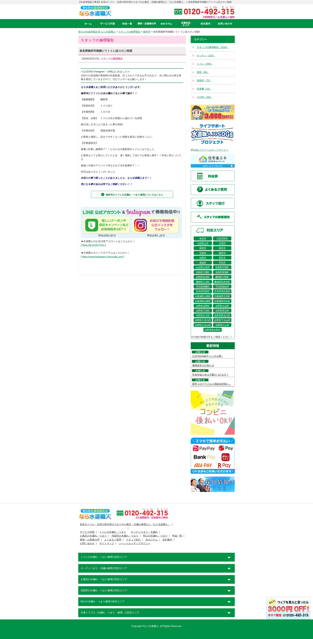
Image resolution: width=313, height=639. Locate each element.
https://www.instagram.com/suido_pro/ (102, 256)
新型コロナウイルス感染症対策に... (211, 384)
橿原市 (202, 248)
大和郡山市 (203, 243)
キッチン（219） (206, 55)
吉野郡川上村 (222, 325)
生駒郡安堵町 (203, 277)
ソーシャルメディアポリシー (134, 543)
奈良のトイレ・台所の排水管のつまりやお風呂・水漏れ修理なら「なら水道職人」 (125, 524)
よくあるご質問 (112, 539)
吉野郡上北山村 (203, 325)
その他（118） (204, 97)
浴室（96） (203, 72)
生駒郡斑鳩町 (222, 272)
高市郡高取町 (203, 291)
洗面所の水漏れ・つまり (125, 535)
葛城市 (202, 262)
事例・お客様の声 (89, 539)
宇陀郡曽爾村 (203, 286)
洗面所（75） (204, 80)
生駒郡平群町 (222, 267)
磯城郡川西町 (222, 277)
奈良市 (202, 238)
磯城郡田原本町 (222, 281)
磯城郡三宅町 (203, 281)
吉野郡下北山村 (222, 320)
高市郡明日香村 (222, 291)
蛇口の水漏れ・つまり (155, 535)
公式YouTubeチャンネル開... (207, 356)
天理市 (222, 243)
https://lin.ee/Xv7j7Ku (93, 245)
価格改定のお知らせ (203, 365)
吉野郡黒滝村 (222, 310)
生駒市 (202, 257)
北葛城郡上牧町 (203, 296)
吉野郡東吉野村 (213, 329)
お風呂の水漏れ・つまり (93, 535)
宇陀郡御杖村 (222, 286)
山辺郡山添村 (203, 267)
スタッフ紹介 (133, 539)
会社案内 (167, 539)
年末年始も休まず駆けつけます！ (210, 374)
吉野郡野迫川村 (222, 315)
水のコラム (151, 539)
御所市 (222, 253)
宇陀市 (222, 262)
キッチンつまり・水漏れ (144, 532)
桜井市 (222, 248)
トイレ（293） (205, 64)
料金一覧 (177, 535)
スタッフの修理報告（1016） (213, 47)
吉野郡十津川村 (203, 320)
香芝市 (222, 257)
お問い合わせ (87, 543)
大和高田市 (222, 238)
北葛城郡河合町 (222, 301)
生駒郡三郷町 (203, 272)
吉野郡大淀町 (222, 305)
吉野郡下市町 (203, 310)
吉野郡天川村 (203, 315)
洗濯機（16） (204, 89)
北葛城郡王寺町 (222, 296)
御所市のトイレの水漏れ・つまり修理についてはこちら (134, 194)
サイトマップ (106, 543)
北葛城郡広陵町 (203, 301)
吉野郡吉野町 (203, 305)
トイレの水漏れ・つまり (112, 532)
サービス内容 (87, 532)
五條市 (202, 253)
